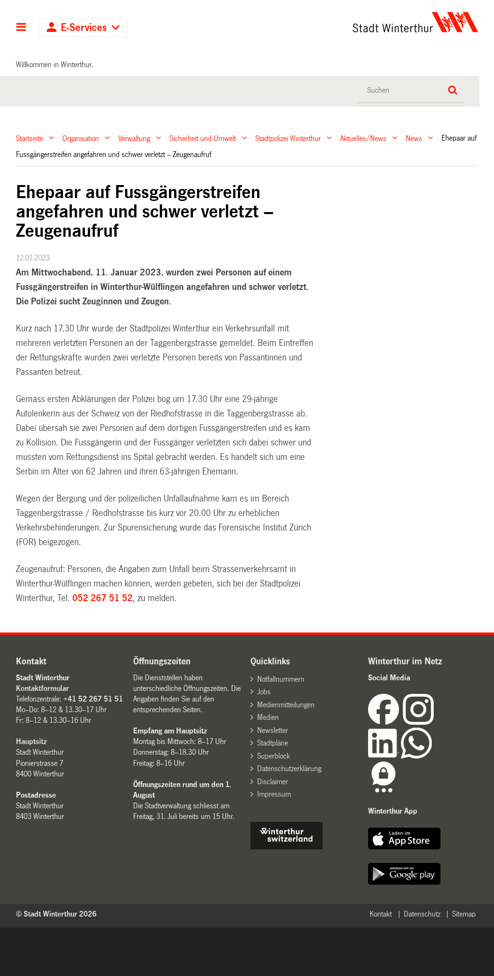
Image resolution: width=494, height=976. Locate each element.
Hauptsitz (31, 741)
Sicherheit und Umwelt (202, 138)
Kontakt (381, 914)
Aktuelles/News (363, 138)
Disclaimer (272, 781)
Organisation (80, 138)
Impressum (274, 794)
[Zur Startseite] (356, 22)
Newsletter (272, 730)
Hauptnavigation (21, 28)
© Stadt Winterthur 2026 (56, 914)
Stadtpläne (272, 743)
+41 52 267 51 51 (93, 699)
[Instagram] (418, 722)
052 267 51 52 (102, 598)
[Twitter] (435, 722)
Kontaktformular (42, 688)
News (414, 138)
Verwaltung (134, 138)
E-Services (84, 27)
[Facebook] (385, 722)
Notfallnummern (280, 679)
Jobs (264, 692)
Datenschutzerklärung (289, 768)
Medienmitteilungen (286, 705)
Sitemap (464, 914)
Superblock (273, 756)
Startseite (29, 138)
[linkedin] (384, 756)
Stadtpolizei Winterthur (288, 138)
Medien (268, 717)
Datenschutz (422, 914)
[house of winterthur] (286, 847)
